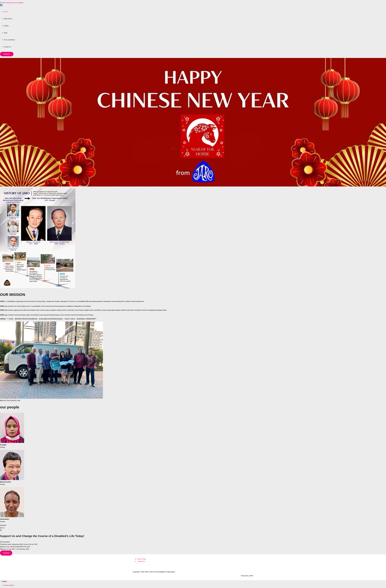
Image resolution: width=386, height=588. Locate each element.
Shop (5, 33)
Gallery (6, 26)
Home (6, 11)
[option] (195, 585)
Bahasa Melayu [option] (9, 585)
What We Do (8, 18)
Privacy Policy (141, 559)
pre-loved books (9, 40)
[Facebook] (1, 6)
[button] (6, 54)
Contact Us (7, 47)
